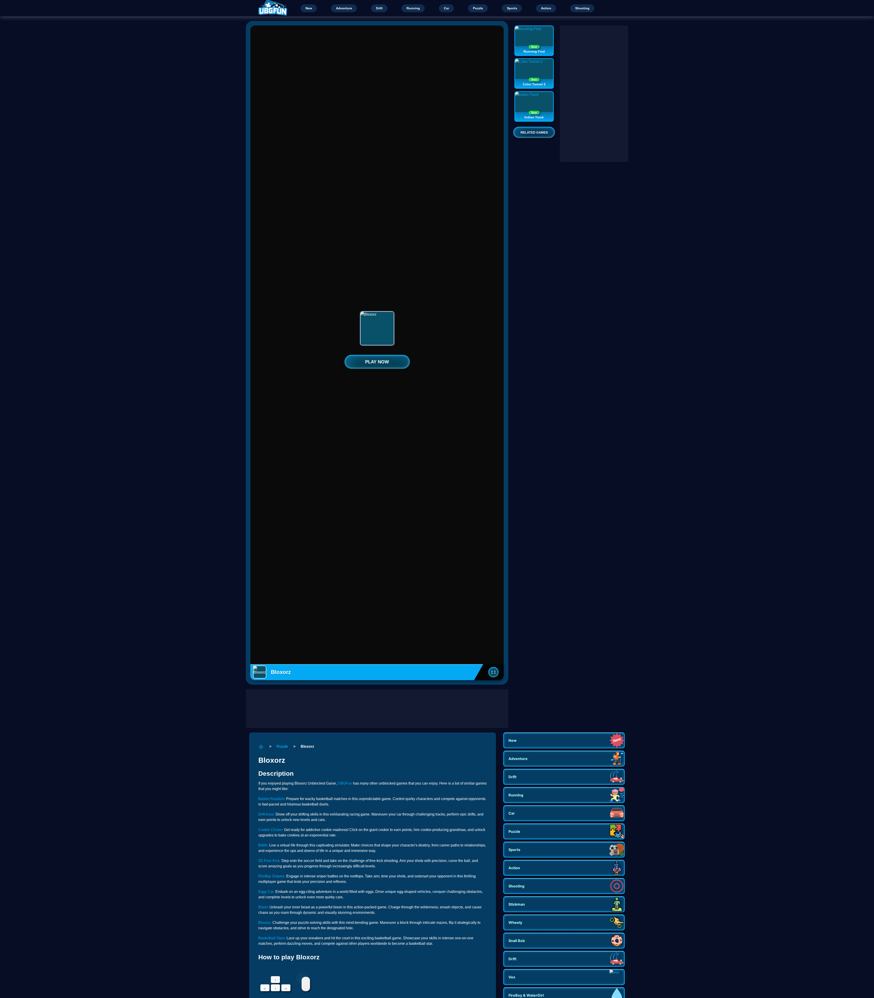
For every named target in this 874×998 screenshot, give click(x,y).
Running (413, 8)
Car (446, 8)
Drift (379, 8)
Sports (512, 8)
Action (546, 8)
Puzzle (478, 8)
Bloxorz (307, 746)
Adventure (344, 8)
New (308, 8)
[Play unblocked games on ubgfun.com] (271, 8)
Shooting (582, 8)
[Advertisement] (377, 708)
